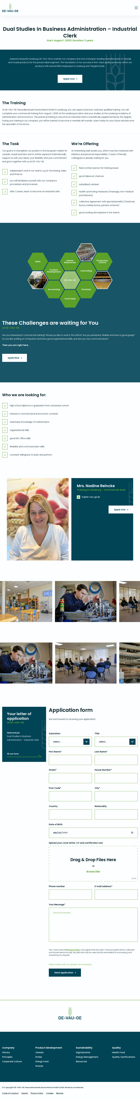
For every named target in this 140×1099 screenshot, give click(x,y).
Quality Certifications (123, 1057)
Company (8, 1047)
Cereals (39, 1052)
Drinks (38, 1057)
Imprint (24, 1093)
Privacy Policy (73, 950)
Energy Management (87, 1057)
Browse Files (93, 871)
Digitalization (83, 1052)
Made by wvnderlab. (74, 1087)
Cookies (49, 1093)
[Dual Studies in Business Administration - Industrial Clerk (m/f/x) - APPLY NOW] (10, 10)
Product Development (48, 1047)
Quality (116, 1047)
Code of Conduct (10, 1093)
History (6, 1052)
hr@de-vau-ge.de (91, 497)
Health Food (118, 1052)
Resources (81, 1061)
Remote (59, 1093)
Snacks (39, 1066)
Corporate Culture (12, 1061)
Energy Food (42, 1061)
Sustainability (84, 1047)
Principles (7, 1057)
